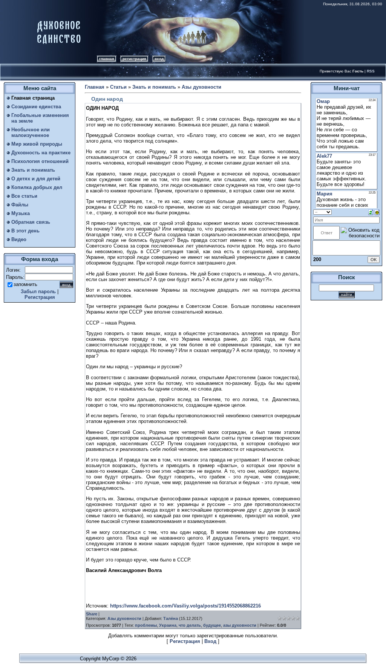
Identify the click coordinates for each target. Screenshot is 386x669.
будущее (212, 625)
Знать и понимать (154, 87)
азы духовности (239, 625)
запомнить (25, 284)
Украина (167, 625)
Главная (106, 59)
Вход (159, 59)
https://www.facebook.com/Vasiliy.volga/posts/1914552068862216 (185, 606)
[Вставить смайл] (377, 212)
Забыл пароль (38, 291)
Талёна (170, 618)
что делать (190, 625)
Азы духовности (201, 87)
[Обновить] (370, 212)
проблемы (146, 625)
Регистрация (134, 59)
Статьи (118, 87)
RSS (371, 71)
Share (91, 614)
